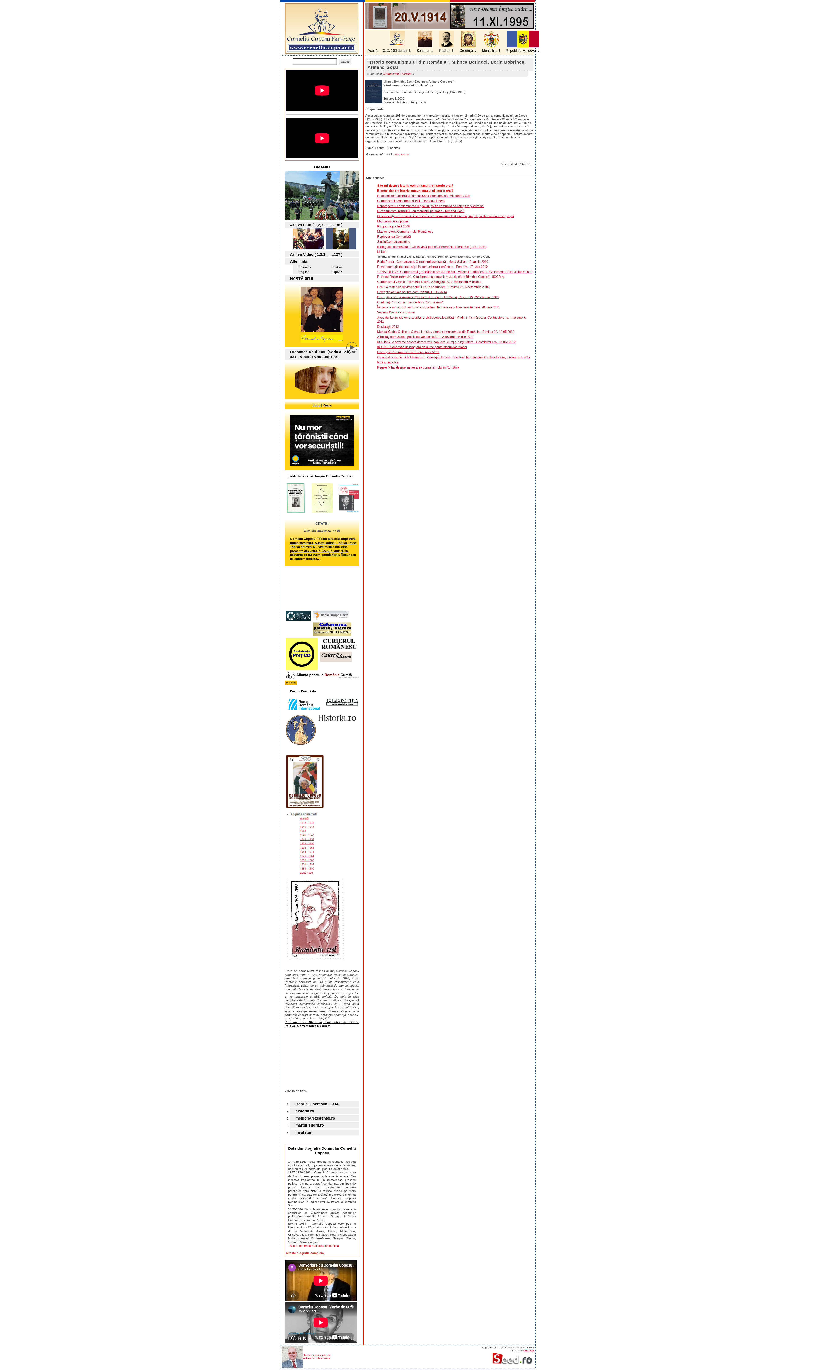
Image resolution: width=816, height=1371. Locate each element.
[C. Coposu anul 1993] (308, 248)
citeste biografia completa (305, 1253)
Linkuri (381, 251)
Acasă (373, 51)
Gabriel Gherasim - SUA (317, 1104)
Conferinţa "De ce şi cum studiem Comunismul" (410, 302)
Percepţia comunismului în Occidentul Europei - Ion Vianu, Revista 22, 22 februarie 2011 (438, 297)
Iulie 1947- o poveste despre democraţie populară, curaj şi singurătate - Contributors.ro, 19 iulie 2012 (446, 342)
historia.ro (304, 1111)
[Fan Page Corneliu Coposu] (321, 52)
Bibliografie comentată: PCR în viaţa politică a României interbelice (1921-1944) (432, 247)
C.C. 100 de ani (395, 51)
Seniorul (422, 51)
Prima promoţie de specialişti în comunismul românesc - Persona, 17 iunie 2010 (432, 266)
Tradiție (444, 51)
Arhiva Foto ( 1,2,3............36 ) (316, 225)
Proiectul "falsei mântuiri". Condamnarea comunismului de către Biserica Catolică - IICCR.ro (440, 276)
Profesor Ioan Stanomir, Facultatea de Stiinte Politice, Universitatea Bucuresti (322, 1023)
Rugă (316, 405)
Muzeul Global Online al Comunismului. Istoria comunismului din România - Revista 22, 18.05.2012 (445, 331)
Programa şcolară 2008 (393, 226)
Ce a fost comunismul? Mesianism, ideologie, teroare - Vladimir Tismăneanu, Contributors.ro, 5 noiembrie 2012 (453, 357)
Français (305, 267)
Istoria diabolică (388, 362)
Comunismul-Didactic (397, 73)
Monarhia (489, 51)
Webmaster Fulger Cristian (316, 1358)
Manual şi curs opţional (393, 221)
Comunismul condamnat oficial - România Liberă (411, 201)
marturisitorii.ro (309, 1125)
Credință (466, 51)
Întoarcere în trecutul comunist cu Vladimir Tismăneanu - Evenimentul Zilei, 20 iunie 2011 (438, 307)
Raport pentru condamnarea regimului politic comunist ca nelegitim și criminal (430, 206)
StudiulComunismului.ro (393, 241)
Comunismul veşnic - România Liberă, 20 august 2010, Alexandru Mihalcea (429, 282)
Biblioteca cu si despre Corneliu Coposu (321, 476)
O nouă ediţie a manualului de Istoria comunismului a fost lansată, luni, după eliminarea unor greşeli (445, 216)
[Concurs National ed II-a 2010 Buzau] (341, 248)
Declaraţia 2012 (388, 326)
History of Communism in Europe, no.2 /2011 (408, 352)
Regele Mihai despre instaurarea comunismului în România (418, 367)
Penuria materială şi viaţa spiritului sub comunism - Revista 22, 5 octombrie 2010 (433, 287)
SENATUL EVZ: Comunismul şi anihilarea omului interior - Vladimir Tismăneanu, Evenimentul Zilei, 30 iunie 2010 (454, 272)
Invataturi (304, 1132)
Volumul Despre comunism (396, 312)
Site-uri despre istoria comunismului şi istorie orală (415, 185)
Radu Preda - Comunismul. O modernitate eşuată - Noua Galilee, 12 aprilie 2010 (432, 261)
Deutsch (338, 267)
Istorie (291, 682)
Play (354, 350)
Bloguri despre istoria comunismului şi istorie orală (415, 190)
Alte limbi (298, 261)
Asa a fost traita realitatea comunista (314, 1245)
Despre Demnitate (303, 691)
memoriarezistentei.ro (315, 1118)
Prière (327, 405)
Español (337, 272)
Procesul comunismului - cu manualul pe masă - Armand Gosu (420, 211)
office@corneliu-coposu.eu (316, 1355)
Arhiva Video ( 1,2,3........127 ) (316, 254)
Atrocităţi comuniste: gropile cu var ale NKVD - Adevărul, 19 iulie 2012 (425, 337)
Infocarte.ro (401, 154)
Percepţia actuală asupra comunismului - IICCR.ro (412, 292)
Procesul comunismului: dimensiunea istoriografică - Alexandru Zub (423, 196)
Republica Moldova (521, 51)
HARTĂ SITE (301, 278)
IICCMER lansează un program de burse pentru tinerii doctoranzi (422, 347)
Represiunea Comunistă (394, 236)
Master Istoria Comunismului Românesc (405, 231)
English (304, 272)
